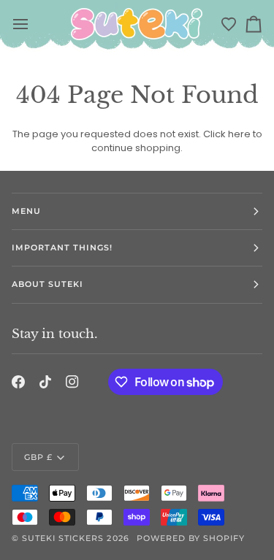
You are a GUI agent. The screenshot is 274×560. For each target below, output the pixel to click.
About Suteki (47, 284)
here (239, 134)
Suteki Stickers (63, 538)
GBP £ (38, 457)
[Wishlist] (229, 23)
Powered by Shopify (191, 538)
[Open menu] (21, 23)
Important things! (62, 247)
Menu (26, 211)
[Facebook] (18, 381)
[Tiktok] (45, 381)
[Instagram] (72, 381)
